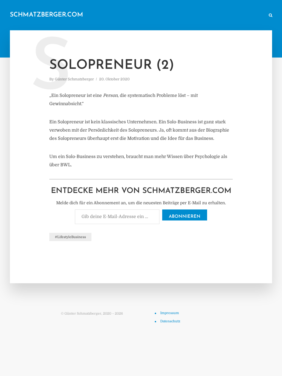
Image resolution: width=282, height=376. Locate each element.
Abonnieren (184, 216)
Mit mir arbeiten (247, 15)
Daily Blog (132, 15)
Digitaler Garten (186, 15)
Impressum (169, 313)
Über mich (217, 15)
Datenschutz (170, 321)
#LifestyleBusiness (70, 237)
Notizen (157, 15)
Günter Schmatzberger (74, 79)
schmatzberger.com (46, 15)
